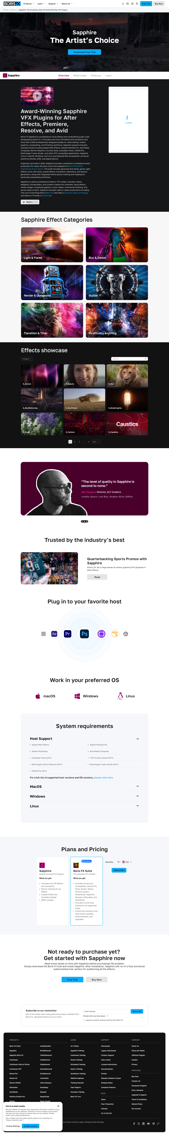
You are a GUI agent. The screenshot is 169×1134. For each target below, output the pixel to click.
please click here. (104, 777)
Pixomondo (46, 195)
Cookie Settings (13, 1126)
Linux (34, 806)
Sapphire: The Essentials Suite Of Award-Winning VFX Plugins (43, 10)
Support (52, 4)
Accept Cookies (30, 1126)
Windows (37, 796)
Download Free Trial (84, 52)
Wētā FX (49, 193)
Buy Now (159, 4)
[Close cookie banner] (58, 1106)
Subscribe (137, 1011)
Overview (64, 75)
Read (97, 577)
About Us (66, 4)
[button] (82, 521)
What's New (80, 75)
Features (96, 75)
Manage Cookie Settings (94, 1122)
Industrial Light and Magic (75, 193)
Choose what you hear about (94, 1016)
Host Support (41, 738)
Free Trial (146, 4)
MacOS (36, 786)
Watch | (31, 202)
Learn (40, 4)
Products (27, 4)
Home (5, 10)
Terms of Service (72, 1122)
